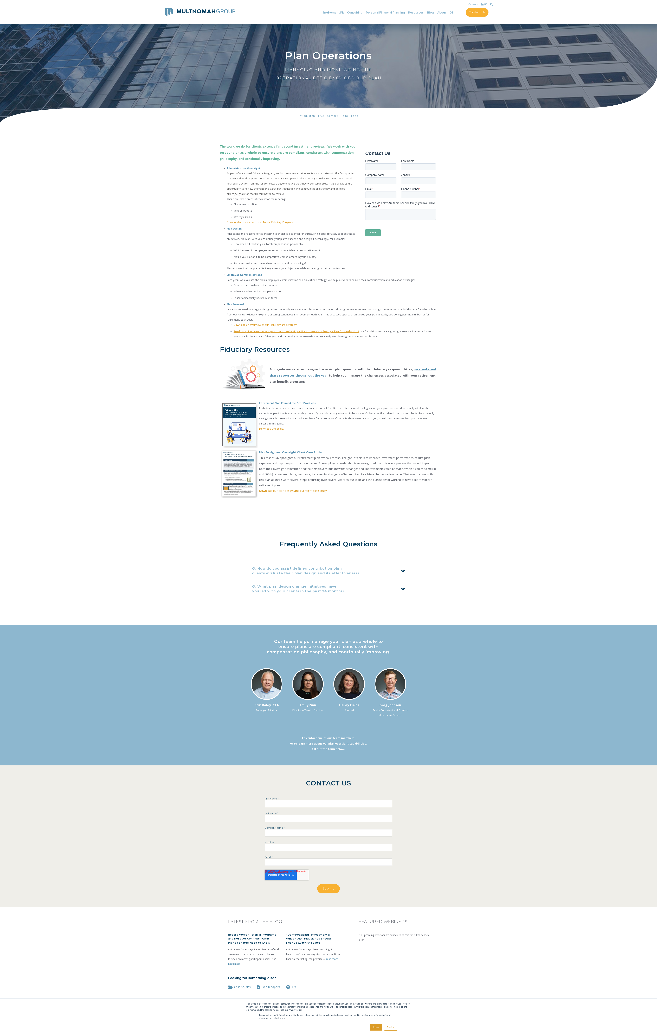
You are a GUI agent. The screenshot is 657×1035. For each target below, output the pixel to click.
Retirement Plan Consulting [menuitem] (342, 12)
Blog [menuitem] (430, 12)
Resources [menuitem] (416, 12)
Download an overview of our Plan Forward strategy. (265, 324)
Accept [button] (376, 1027)
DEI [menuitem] (451, 12)
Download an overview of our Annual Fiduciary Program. (260, 222)
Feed (354, 115)
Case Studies (242, 987)
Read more (234, 963)
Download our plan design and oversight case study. (293, 491)
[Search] (491, 4)
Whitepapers (271, 987)
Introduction (307, 115)
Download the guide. (271, 428)
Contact (332, 115)
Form (344, 115)
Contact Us (477, 12)
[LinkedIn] (482, 4)
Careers (473, 4)
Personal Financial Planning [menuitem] (385, 12)
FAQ (321, 115)
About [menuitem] (441, 12)
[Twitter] (485, 4)
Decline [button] (390, 1027)
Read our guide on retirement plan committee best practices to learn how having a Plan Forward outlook (296, 331)
